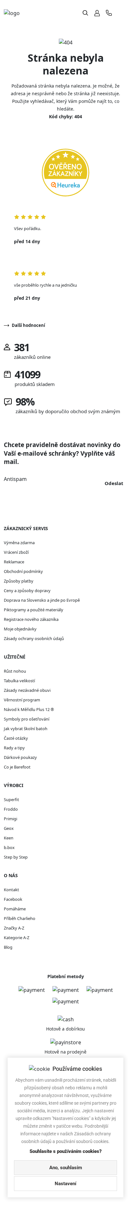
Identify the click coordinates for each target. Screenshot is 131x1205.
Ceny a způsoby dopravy (27, 590)
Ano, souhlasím (65, 1167)
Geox (9, 828)
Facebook (13, 899)
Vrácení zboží (16, 552)
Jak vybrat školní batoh (25, 728)
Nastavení (65, 1183)
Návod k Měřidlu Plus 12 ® (29, 709)
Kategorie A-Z (16, 937)
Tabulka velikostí (19, 681)
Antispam (15, 479)
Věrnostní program (22, 700)
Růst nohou (15, 671)
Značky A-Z (14, 928)
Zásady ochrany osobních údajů (34, 638)
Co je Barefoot (17, 767)
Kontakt (11, 889)
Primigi (10, 819)
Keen (8, 838)
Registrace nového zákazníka (31, 619)
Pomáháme (15, 909)
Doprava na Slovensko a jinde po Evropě (42, 600)
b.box (9, 847)
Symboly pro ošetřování (26, 719)
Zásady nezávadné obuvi (27, 690)
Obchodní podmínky (23, 571)
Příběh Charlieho (19, 918)
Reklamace (14, 562)
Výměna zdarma (19, 542)
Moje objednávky (20, 629)
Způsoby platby (18, 581)
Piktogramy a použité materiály (33, 610)
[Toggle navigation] (122, 13)
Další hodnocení (28, 325)
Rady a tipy (14, 748)
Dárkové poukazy (20, 757)
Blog (8, 947)
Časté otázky (16, 738)
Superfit (11, 799)
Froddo (11, 809)
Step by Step (16, 857)
